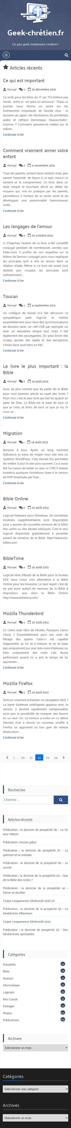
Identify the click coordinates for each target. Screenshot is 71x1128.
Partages (8, 1006)
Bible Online (15, 498)
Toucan (10, 296)
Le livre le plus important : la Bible (35, 369)
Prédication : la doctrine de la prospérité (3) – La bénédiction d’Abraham (35, 911)
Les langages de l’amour (27, 226)
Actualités (9, 964)
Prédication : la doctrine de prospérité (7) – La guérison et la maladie (35, 852)
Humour (8, 978)
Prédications (11, 1019)
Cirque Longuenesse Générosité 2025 (27, 921)
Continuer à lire (13, 134)
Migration (12, 433)
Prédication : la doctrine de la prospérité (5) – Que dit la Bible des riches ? (35, 878)
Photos (7, 1013)
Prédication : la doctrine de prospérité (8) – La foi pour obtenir (35, 832)
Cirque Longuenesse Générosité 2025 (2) (28, 900)
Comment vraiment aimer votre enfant (35, 153)
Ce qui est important (24, 80)
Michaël (11, 89)
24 (56, 757)
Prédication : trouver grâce (19, 842)
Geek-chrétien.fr (35, 32)
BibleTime (13, 558)
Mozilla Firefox (18, 683)
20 (23, 757)
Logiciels (8, 992)
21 (31, 757)
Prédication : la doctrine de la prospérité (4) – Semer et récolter (35, 890)
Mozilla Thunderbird (23, 613)
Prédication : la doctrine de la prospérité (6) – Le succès (35, 865)
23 (47, 757)
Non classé (10, 999)
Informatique (11, 985)
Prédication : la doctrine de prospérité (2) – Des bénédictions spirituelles (35, 932)
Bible (6, 971)
